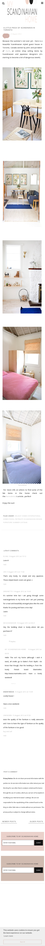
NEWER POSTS (9, 821)
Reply (4, 564)
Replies (13, 641)
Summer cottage (20, 522)
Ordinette (8, 591)
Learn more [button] (8, 936)
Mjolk (8, 51)
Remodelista (22, 485)
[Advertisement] (22, 905)
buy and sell (7, 731)
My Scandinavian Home (15, 649)
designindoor (9, 623)
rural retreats (16, 519)
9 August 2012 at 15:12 (17, 556)
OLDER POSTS (36, 821)
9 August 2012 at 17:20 (15, 572)
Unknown (7, 715)
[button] (6, 35)
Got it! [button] (22, 942)
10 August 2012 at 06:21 (26, 623)
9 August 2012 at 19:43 (22, 591)
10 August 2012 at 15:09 (24, 692)
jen (4, 572)
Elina (5, 556)
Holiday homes (21, 516)
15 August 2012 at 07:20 (21, 715)
